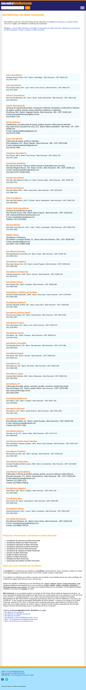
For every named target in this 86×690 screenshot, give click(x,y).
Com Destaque (16, 675)
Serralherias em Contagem (14, 612)
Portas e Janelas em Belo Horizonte (31, 30)
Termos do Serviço (6, 686)
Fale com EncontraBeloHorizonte (13, 673)
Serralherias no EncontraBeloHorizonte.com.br (21, 617)
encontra (16, 3)
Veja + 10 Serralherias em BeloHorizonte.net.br (21, 619)
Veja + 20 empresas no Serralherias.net (19, 621)
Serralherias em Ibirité (12, 616)
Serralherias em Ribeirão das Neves (17, 614)
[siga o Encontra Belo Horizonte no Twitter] (6, 680)
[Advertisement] (43, 49)
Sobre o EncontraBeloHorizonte (12, 671)
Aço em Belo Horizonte (21, 28)
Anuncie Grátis (28, 675)
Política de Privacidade (19, 686)
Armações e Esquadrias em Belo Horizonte (45, 28)
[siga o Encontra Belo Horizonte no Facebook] (2, 680)
